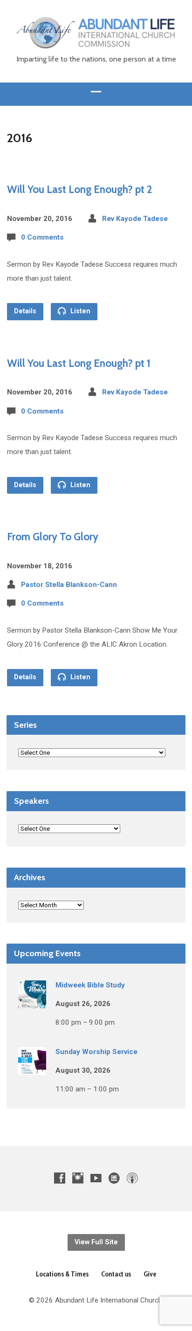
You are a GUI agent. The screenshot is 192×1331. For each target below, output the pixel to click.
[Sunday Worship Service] (32, 1068)
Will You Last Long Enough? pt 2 (79, 189)
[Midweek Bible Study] (32, 1002)
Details (25, 311)
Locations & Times (62, 1273)
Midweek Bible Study (90, 985)
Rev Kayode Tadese (135, 218)
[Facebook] (59, 1177)
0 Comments (42, 237)
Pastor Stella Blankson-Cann (69, 584)
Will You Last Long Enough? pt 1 (79, 363)
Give (150, 1273)
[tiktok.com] (114, 1177)
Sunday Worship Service (96, 1052)
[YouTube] (96, 1177)
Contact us (116, 1273)
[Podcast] (132, 1177)
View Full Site (96, 1242)
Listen (79, 311)
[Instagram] (77, 1177)
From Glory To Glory (52, 536)
